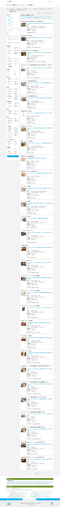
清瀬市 (11, 482)
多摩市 (21, 482)
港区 (44, 482)
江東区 (10, 483)
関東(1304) (10, 16)
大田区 (18, 483)
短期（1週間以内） (16, 48)
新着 (46, 13)
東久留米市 (14, 482)
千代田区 (39, 482)
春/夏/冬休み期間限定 (16, 53)
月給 (52, 13)
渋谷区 (23, 483)
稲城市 (23, 482)
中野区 (26, 483)
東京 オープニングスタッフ (42, 17)
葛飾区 (44, 483)
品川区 (13, 483)
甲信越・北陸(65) (11, 18)
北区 (32, 483)
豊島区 (30, 483)
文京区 (49, 482)
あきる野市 (28, 482)
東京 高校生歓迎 (29, 17)
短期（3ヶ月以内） (16, 51)
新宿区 (46, 482)
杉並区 (28, 483)
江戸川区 (47, 483)
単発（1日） (10, 47)
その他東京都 (36, 482)
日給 (50, 13)
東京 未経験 (35, 17)
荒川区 (35, 483)
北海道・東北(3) (10, 21)
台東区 (51, 482)
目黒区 (15, 483)
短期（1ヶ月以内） (10, 51)
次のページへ (43, 472)
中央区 (42, 482)
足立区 (42, 483)
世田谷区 (20, 483)
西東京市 (32, 482)
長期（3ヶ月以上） (10, 53)
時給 (48, 13)
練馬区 (40, 483)
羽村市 (26, 482)
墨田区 (8, 483)
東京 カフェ (23, 17)
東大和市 (8, 482)
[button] (52, 17)
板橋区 (37, 483)
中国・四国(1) (10, 25)
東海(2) (9, 23)
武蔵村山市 (17, 482)
